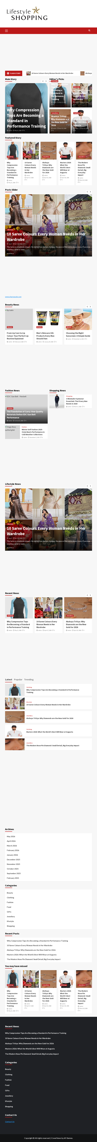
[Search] (89, 30)
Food (9, 907)
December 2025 (13, 859)
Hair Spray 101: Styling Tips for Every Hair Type (77, 334)
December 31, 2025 (35, 437)
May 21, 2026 (62, 102)
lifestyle (10, 111)
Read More (10, 253)
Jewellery (55, 113)
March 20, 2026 (83, 180)
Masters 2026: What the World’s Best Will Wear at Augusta (65, 167)
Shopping (69, 396)
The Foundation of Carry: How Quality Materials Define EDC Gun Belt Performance (25, 414)
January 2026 (12, 855)
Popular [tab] (18, 679)
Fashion (10, 408)
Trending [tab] (29, 679)
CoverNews (56, 1138)
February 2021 (13, 878)
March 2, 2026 (77, 406)
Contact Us (9, 1122)
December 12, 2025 (49, 339)
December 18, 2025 (20, 244)
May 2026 (11, 836)
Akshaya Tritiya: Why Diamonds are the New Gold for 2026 (47, 167)
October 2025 (13, 869)
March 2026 (12, 846)
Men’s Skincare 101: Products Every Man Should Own (16, 336)
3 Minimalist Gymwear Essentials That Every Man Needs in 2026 (76, 401)
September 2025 (14, 873)
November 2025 (13, 864)
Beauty (10, 327)
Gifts (9, 912)
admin (10, 130)
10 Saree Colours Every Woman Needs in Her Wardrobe (25, 121)
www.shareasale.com (13, 297)
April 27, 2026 (18, 130)
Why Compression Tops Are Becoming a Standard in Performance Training (12, 170)
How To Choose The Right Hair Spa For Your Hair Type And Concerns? (46, 236)
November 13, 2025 (79, 339)
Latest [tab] (8, 679)
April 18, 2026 (84, 128)
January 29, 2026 (19, 342)
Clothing (54, 81)
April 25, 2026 (62, 128)
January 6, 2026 (19, 421)
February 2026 (13, 850)
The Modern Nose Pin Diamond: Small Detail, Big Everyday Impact (78, 624)
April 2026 (11, 841)
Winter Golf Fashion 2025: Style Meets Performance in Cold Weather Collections (33, 432)
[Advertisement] (48, 51)
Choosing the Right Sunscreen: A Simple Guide (48, 334)
